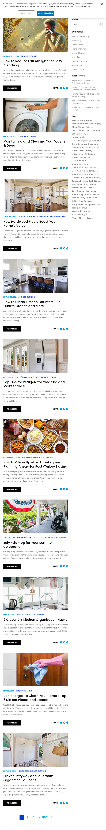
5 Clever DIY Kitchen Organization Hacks (35, 619)
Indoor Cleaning (29, 56)
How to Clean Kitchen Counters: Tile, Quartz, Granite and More (32, 304)
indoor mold (78, 154)
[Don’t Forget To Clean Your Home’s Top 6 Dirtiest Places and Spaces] (35, 669)
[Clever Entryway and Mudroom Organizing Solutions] (35, 750)
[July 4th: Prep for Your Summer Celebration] (35, 516)
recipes (75, 181)
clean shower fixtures (82, 127)
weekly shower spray (82, 218)
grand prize (95, 140)
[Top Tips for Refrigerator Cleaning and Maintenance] (35, 356)
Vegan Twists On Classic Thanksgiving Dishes (82, 81)
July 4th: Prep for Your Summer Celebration (28, 545)
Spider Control (78, 69)
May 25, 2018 (8, 615)
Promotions (77, 65)
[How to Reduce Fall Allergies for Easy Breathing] (35, 35)
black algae (94, 123)
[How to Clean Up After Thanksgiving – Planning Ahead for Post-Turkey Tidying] (35, 436)
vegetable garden (81, 211)
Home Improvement (40, 217)
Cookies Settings (26, 13)
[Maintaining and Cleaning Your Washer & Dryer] (35, 115)
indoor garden (92, 147)
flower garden (79, 137)
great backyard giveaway (84, 144)
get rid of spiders (80, 140)
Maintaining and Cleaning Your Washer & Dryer (35, 143)
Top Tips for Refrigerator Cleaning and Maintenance (34, 384)
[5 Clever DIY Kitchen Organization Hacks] (35, 593)
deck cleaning (93, 130)
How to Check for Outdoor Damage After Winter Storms (84, 88)
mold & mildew (79, 160)
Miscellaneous (46, 457)
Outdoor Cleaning (57, 538)
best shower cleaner (82, 120)
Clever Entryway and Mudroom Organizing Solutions (28, 778)
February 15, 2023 (11, 136)
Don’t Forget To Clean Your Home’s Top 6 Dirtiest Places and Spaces (34, 698)
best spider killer (80, 123)
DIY (73, 134)
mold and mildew (80, 164)
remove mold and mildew (84, 184)
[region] (53, 9)
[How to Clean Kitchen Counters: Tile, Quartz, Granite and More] (35, 275)
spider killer (77, 201)
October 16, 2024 (11, 56)
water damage (79, 214)
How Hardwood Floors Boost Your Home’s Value (30, 223)
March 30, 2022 (10, 297)
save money (77, 194)
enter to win (82, 134)
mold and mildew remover (84, 171)
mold (90, 157)
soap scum (91, 197)
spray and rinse (79, 204)
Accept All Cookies (45, 13)
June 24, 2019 (9, 538)
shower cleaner (92, 194)
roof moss (91, 191)
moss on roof (78, 177)
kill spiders (90, 154)
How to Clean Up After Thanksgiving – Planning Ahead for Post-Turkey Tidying (35, 464)
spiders (87, 201)
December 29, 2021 (11, 377)
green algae (78, 147)
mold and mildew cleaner (84, 167)
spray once (94, 204)
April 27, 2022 (9, 217)
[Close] (102, 4)
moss (97, 174)
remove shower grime (83, 187)
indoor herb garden (81, 150)
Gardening (76, 40)
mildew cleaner (79, 157)
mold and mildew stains (83, 174)
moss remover (93, 177)
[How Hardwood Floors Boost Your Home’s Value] (35, 195)
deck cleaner (78, 130)
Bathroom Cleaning (80, 36)
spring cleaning (79, 208)
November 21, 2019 (11, 457)
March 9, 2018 (9, 771)
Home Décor (24, 217)
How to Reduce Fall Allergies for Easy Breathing (32, 63)
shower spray (78, 197)
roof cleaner (78, 191)
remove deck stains (90, 181)
